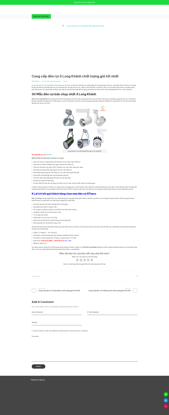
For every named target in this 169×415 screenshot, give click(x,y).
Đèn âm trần (131, 403)
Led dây (125, 403)
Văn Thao (47, 81)
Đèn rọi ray (128, 406)
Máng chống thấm (128, 405)
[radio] (77, 260)
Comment (35, 336)
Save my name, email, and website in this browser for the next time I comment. (61, 331)
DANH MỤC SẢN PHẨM (40, 16)
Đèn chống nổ (118, 405)
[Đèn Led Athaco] (36, 9)
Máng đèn (135, 405)
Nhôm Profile (121, 406)
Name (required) (37, 312)
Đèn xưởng (117, 408)
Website (34, 322)
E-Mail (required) (93, 312)
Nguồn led (123, 408)
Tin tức (65, 81)
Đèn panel (114, 406)
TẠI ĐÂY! (49, 154)
